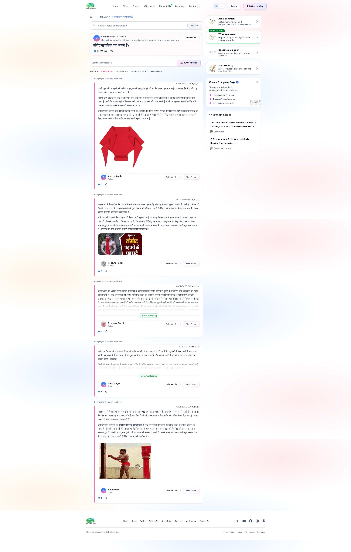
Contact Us (194, 6)
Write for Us (149, 6)
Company (180, 6)
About (252, 532)
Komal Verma (108, 36)
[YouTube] (244, 521)
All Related (107, 71)
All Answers (122, 71)
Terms (239, 532)
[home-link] (91, 17)
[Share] (111, 50)
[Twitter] (237, 521)
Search (194, 25)
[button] (146, 63)
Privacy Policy (229, 532)
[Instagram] (257, 521)
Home (115, 6)
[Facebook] (250, 521)
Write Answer (190, 62)
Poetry (136, 6)
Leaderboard (191, 521)
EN (216, 6)
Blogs (125, 6)
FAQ (245, 532)
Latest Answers (139, 71)
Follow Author (191, 37)
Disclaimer (261, 532)
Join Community (255, 6)
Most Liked (156, 71)
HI (221, 6)
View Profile (191, 177)
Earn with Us (165, 6)
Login (234, 6)
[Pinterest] (263, 521)
